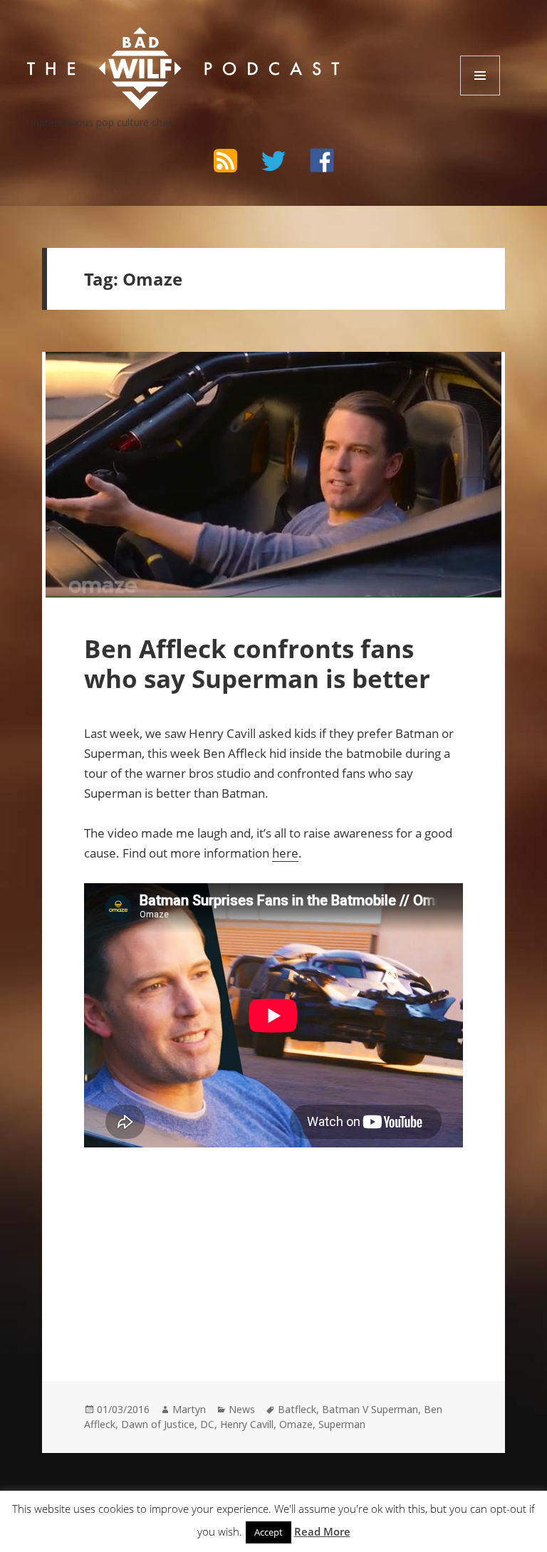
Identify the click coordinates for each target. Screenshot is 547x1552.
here (285, 853)
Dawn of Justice (157, 1424)
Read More (322, 1531)
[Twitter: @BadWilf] (273, 163)
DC (207, 1424)
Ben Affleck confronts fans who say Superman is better (257, 663)
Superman (341, 1424)
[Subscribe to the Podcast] (225, 160)
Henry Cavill (247, 1424)
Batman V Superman (370, 1409)
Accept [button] (268, 1532)
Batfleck (297, 1409)
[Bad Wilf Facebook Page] (322, 160)
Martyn (189, 1409)
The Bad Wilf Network (140, 40)
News (242, 1409)
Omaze (296, 1424)
